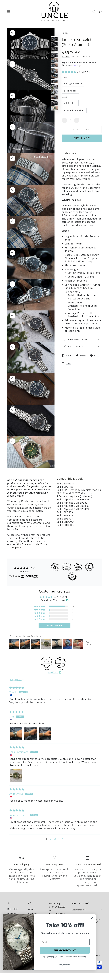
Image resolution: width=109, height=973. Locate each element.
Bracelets (12, 909)
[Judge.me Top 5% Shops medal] (72, 576)
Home (64, 33)
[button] (94, 11)
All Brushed (70, 103)
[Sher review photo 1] (15, 733)
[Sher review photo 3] (45, 733)
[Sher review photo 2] (30, 733)
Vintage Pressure (73, 83)
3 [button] (55, 838)
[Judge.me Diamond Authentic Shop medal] (46, 662)
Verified (53, 672)
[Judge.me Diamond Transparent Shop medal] (60, 662)
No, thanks (64, 964)
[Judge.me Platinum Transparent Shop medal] (78, 567)
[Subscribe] (101, 910)
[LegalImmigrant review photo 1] (15, 775)
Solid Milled (70, 90)
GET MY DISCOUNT (65, 950)
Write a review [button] (54, 625)
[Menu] (9, 11)
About (31, 909)
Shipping (66, 56)
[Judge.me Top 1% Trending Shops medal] (89, 567)
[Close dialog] (92, 917)
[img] (16, 687)
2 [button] (51, 838)
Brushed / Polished (74, 110)
